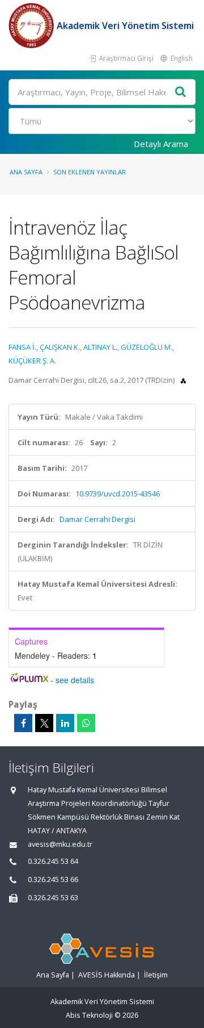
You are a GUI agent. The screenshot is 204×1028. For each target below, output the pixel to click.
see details (75, 680)
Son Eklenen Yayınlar (89, 172)
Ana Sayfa (26, 172)
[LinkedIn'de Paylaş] (65, 723)
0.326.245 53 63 (53, 897)
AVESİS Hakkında (106, 975)
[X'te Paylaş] (44, 723)
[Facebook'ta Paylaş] (23, 723)
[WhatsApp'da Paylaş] (86, 723)
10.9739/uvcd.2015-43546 (117, 493)
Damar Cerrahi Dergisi (97, 519)
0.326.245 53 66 (53, 879)
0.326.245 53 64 (53, 861)
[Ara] (181, 92)
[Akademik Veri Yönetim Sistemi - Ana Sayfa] (32, 25)
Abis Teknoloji (89, 1015)
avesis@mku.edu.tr (60, 844)
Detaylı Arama (161, 143)
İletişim (156, 975)
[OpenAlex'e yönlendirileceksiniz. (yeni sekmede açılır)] (183, 380)
